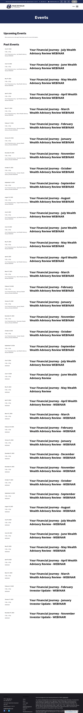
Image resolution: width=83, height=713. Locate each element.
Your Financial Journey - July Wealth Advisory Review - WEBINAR (53, 522)
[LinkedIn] (65, 1)
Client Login (25, 703)
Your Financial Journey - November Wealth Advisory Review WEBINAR (52, 155)
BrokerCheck (65, 697)
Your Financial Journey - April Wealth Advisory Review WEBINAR (53, 96)
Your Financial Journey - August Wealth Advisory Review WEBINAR (52, 199)
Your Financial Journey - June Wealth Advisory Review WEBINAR (53, 66)
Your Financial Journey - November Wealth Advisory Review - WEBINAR (52, 469)
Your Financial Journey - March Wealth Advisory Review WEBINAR (52, 110)
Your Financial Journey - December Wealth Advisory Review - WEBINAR (52, 455)
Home (24, 699)
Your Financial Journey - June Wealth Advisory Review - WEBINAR (53, 535)
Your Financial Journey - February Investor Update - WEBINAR (51, 588)
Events (24, 709)
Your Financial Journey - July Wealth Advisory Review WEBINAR (53, 51)
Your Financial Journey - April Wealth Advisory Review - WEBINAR (53, 402)
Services (24, 704)
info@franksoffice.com (54, 1)
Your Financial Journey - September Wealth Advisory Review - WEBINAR (52, 495)
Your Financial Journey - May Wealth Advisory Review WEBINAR (53, 81)
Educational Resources (27, 711)
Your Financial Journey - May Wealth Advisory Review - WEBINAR (53, 548)
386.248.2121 (43, 1)
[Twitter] (61, 1)
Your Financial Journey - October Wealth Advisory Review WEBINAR (52, 170)
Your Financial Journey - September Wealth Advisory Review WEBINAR (52, 185)
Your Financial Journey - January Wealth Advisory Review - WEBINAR (52, 442)
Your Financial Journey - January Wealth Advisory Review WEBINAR (52, 140)
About (24, 701)
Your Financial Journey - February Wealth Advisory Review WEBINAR (52, 125)
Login (74, 1)
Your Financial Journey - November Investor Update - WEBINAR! (52, 615)
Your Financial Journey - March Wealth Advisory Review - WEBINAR (52, 416)
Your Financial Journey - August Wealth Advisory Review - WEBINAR (52, 509)
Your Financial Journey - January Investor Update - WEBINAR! (50, 601)
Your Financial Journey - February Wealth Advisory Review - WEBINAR (52, 429)
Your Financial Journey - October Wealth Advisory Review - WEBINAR (52, 482)
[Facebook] (68, 1)
